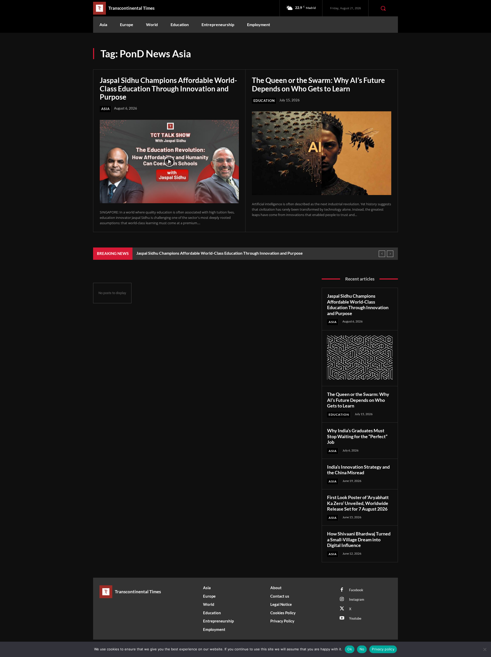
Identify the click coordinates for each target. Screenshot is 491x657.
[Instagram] (342, 599)
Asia (105, 109)
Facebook (356, 590)
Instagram (356, 599)
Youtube (355, 618)
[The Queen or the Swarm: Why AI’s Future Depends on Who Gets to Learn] (321, 153)
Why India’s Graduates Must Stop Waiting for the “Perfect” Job (357, 436)
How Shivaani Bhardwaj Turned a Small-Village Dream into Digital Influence (358, 539)
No (362, 649)
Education (264, 101)
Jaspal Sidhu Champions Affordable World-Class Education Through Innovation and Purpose (168, 88)
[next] (390, 254)
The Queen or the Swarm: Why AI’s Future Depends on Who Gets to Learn (318, 84)
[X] (342, 608)
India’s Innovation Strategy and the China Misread (358, 470)
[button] (383, 8)
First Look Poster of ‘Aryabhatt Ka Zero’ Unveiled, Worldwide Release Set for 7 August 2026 (358, 503)
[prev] (382, 254)
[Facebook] (342, 590)
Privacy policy (383, 649)
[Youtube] (342, 618)
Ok (349, 649)
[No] (484, 649)
